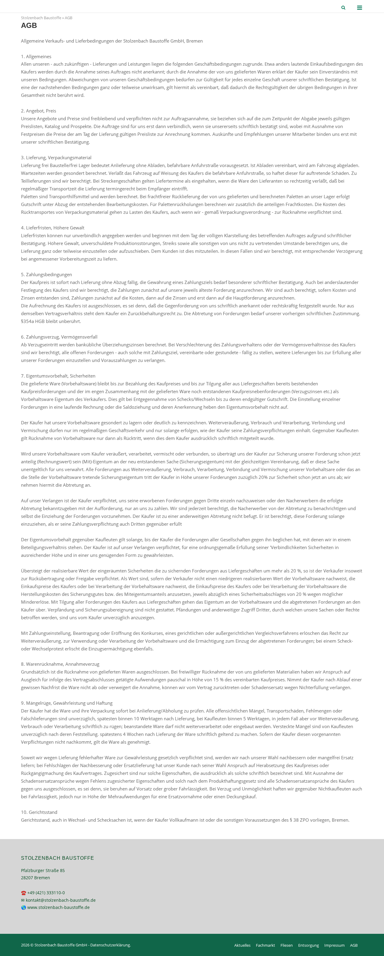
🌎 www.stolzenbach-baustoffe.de (55, 907)
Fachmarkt (265, 945)
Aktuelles (242, 945)
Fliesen (286, 945)
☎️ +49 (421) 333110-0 (43, 892)
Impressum (334, 945)
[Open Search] (343, 8)
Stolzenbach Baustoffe (41, 17)
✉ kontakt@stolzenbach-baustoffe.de (58, 900)
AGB (354, 945)
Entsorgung (308, 945)
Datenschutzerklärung (110, 945)
